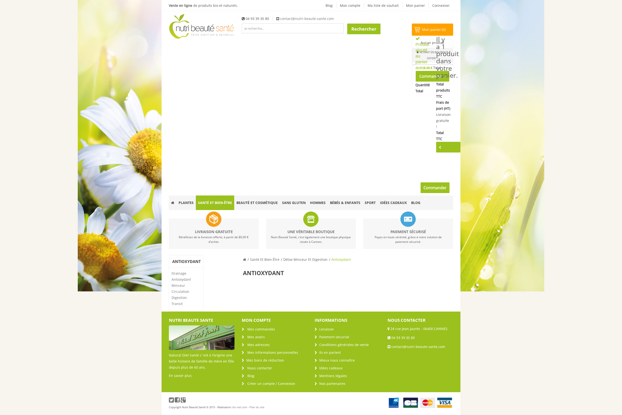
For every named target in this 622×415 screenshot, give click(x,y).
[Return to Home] (244, 259)
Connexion (440, 5)
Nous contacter (259, 368)
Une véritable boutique (311, 231)
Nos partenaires (332, 383)
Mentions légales (333, 375)
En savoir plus (180, 375)
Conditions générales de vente (344, 344)
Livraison (326, 329)
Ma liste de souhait (383, 5)
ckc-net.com (239, 407)
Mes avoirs (256, 337)
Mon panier (415, 5)
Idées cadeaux (331, 368)
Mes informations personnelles (272, 352)
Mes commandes (261, 329)
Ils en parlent (330, 352)
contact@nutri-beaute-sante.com (307, 18)
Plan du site (257, 407)
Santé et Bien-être (264, 259)
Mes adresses (258, 344)
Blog (329, 5)
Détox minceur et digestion (305, 259)
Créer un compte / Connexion (271, 383)
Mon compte (350, 5)
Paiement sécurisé (408, 231)
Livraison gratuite (214, 231)
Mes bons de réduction (265, 360)
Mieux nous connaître (337, 360)
